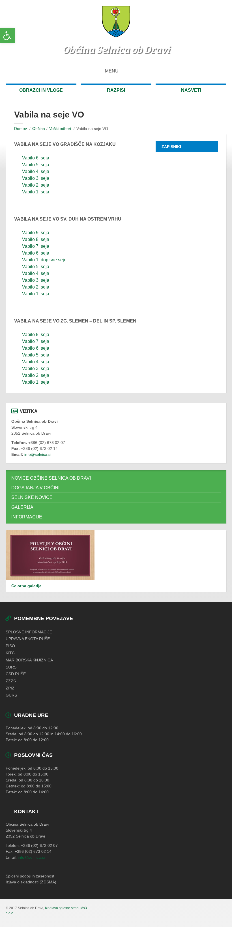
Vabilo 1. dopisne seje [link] (44, 259)
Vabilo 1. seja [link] (35, 191)
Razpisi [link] (116, 90)
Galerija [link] (22, 507)
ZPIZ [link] (10, 688)
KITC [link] (10, 653)
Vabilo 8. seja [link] (35, 239)
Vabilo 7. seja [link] (35, 246)
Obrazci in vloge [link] (41, 90)
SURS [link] (11, 667)
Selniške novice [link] (32, 497)
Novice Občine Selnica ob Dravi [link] (51, 478)
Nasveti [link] (191, 90)
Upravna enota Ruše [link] (28, 638)
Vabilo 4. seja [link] (35, 171)
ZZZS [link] (11, 681)
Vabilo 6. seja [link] (35, 157)
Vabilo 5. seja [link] (35, 164)
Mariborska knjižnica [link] (29, 660)
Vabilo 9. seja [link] (35, 232)
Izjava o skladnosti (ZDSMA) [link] (31, 882)
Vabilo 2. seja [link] (35, 185)
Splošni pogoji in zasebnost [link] (30, 876)
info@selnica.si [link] (37, 454)
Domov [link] (20, 128)
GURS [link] (11, 695)
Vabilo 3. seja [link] (35, 178)
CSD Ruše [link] (16, 674)
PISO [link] (10, 646)
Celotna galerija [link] (26, 586)
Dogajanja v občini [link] (35, 487)
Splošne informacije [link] (29, 632)
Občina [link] (38, 128)
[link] (7, 35)
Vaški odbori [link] (60, 128)
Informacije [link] (26, 516)
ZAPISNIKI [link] (171, 146)
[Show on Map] (221, 71)
